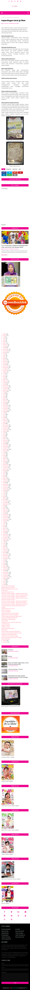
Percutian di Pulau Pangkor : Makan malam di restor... (14, 598)
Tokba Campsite (19, 933)
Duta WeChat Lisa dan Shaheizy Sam (10, 631)
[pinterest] (18, 1)
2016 (4, 513)
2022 (4, 404)
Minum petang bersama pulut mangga (11, 637)
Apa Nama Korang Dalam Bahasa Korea (11, 633)
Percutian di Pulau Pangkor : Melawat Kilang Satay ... (14, 602)
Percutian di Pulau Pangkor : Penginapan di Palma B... (14, 604)
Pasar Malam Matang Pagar (8, 619)
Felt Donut (10, 650)
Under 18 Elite (4, 621)
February (5, 344)
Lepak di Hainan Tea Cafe (7, 608)
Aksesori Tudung (5, 625)
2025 (4, 347)
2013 (4, 570)
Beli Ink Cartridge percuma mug (9, 589)
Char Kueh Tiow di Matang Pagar (9, 636)
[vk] (11, 915)
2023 (4, 384)
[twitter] (12, 1)
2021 (4, 423)
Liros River (17, 929)
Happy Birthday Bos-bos (7, 592)
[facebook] (9, 1)
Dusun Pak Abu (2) (19, 931)
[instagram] (15, 1)
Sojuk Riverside (5, 933)
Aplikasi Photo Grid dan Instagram (9, 614)
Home (2, 17)
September (6, 370)
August (5, 335)
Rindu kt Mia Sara (5, 639)
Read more (4, 255)
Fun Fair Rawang (5, 624)
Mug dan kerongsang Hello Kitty (9, 618)
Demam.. (10, 656)
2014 (4, 552)
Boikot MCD (4, 630)
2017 (4, 499)
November (5, 350)
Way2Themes (15, 988)
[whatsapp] (4, 919)
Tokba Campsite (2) (20, 935)
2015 (4, 533)
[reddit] (25, 911)
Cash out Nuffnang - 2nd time (15, 669)
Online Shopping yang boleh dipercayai (11, 616)
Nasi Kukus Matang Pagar (7, 628)
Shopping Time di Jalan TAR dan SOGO (11, 622)
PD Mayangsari (5, 935)
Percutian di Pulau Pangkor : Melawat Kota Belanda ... (14, 601)
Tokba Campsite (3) (6, 939)
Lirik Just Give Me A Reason (8, 586)
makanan (8, 169)
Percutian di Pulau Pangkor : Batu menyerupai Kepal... (14, 595)
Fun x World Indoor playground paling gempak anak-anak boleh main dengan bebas (14, 246)
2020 (4, 443)
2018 (4, 482)
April (4, 341)
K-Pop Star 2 (4, 590)
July (4, 337)
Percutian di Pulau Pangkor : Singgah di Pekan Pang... (14, 593)
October (5, 369)
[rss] (11, 919)
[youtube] (25, 915)
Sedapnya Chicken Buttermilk (8, 634)
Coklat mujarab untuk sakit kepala (10, 613)
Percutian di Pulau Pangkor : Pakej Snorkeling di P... (14, 596)
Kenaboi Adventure (6, 929)
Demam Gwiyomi (5, 610)
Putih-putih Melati (6, 611)
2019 (4, 463)
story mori (15, 169)
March (4, 343)
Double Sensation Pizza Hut (8, 599)
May (4, 340)
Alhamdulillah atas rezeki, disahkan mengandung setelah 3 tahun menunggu (18, 676)
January (5, 346)
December (6, 349)
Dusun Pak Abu (4, 931)
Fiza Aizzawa (5, 23)
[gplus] (21, 1)
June (4, 338)
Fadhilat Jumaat (5, 627)
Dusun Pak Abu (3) (19, 937)
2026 (4, 334)
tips (6, 17)
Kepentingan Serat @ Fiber (8, 587)
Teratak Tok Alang (5, 937)
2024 (4, 364)
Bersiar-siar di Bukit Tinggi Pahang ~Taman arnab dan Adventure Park (18, 663)
